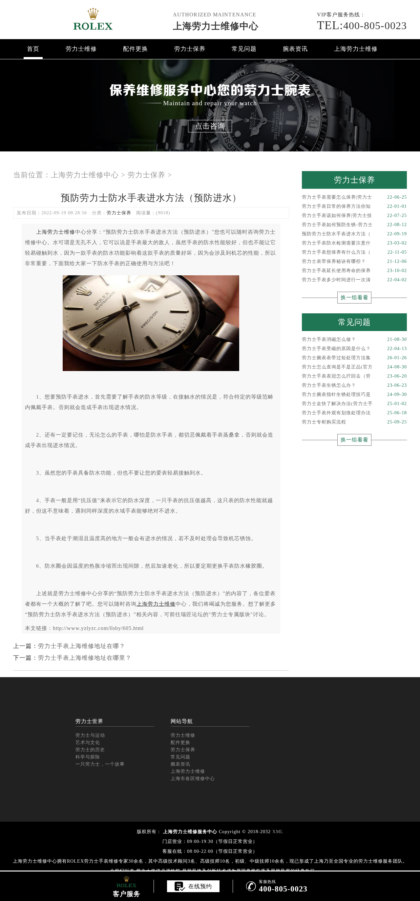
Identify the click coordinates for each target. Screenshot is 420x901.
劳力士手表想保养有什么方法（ (354, 252)
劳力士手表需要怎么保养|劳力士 (354, 197)
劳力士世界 (89, 721)
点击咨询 (210, 126)
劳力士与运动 (90, 735)
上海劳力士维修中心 (216, 26)
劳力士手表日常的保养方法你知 (354, 206)
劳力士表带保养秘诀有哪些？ (354, 261)
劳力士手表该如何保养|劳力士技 (354, 215)
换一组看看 (354, 297)
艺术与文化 (87, 742)
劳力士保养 (189, 49)
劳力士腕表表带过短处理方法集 (354, 357)
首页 (33, 49)
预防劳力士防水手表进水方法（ (354, 233)
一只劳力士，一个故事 (100, 764)
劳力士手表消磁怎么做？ (354, 339)
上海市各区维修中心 (193, 778)
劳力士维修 (81, 49)
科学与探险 (87, 756)
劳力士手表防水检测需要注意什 (354, 243)
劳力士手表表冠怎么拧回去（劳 (354, 376)
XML (278, 831)
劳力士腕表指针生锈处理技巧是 (354, 394)
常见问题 (244, 49)
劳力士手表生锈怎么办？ (354, 385)
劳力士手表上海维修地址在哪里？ (85, 658)
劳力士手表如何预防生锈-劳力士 (354, 224)
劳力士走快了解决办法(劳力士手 (354, 403)
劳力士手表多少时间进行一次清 (354, 279)
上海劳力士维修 (356, 49)
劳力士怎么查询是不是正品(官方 (354, 366)
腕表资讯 (295, 49)
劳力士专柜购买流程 (354, 422)
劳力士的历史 (90, 749)
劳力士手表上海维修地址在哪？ (81, 646)
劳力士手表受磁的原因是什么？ (354, 348)
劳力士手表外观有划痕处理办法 (354, 412)
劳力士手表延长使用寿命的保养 (354, 270)
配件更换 (135, 49)
